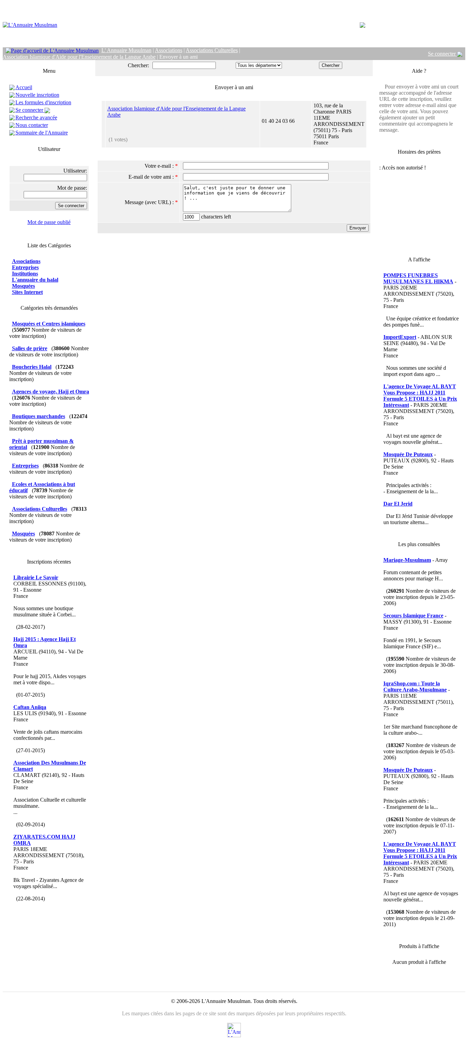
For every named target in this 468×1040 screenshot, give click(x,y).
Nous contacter (31, 125)
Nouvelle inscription (37, 95)
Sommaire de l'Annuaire (41, 132)
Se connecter (442, 54)
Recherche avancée (36, 117)
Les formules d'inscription (43, 102)
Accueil (23, 87)
